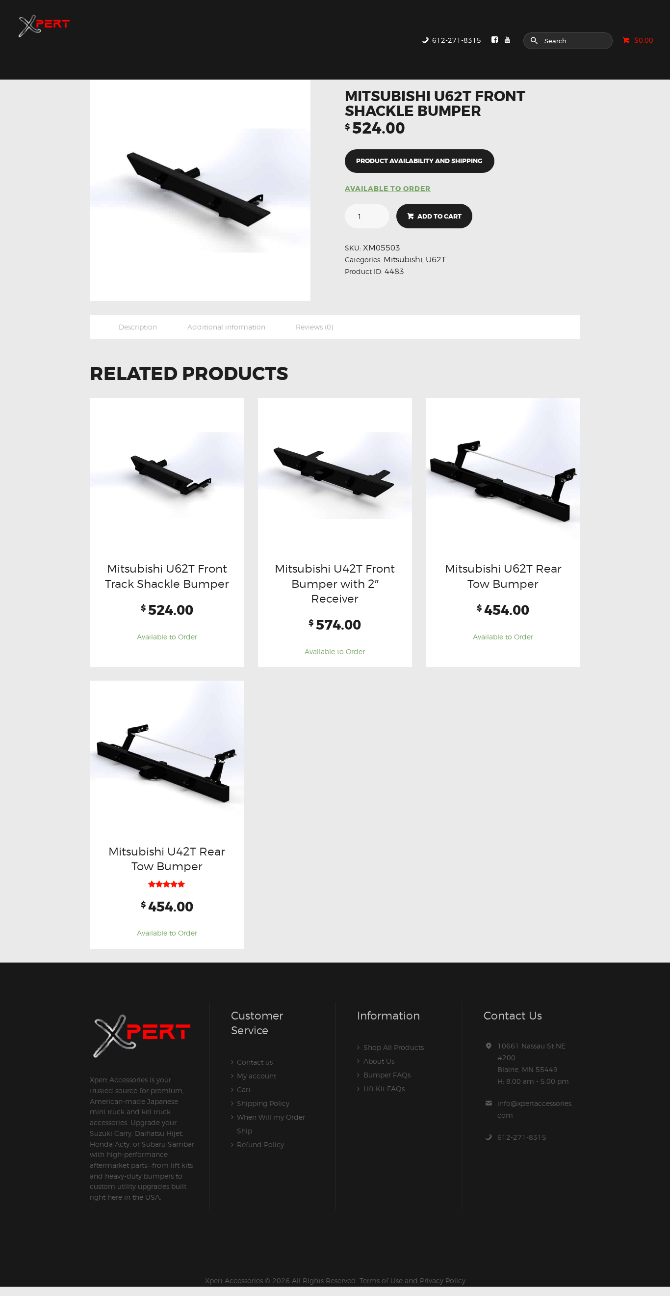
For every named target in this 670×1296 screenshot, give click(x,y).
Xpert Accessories (234, 1280)
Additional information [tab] (226, 327)
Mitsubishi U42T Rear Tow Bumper (166, 858)
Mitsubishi (403, 259)
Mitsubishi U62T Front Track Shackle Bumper (167, 575)
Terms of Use (381, 1280)
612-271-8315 (521, 1137)
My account (256, 1076)
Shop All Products (393, 1047)
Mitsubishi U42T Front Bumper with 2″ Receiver (335, 583)
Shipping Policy (263, 1103)
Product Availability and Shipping (419, 161)
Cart (244, 1089)
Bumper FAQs (387, 1075)
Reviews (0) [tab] (314, 327)
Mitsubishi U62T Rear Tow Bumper (503, 575)
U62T (436, 259)
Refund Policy (260, 1144)
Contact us (255, 1062)
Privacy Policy (442, 1280)
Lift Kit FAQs (384, 1088)
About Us (378, 1061)
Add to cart (439, 216)
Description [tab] (138, 327)
